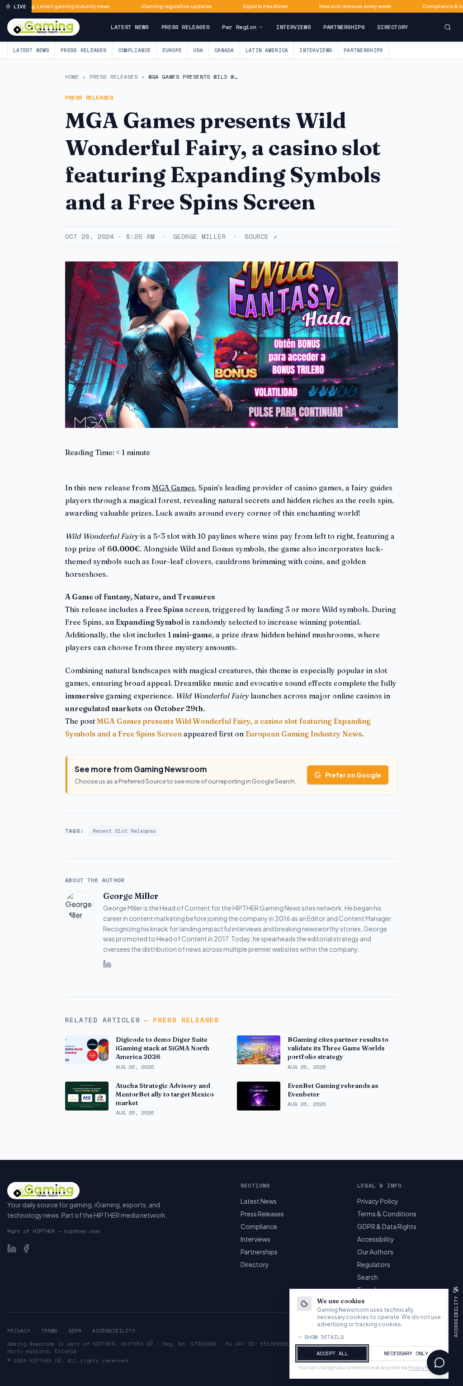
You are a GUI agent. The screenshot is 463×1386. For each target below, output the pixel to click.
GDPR (74, 1330)
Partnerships (343, 27)
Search (367, 1277)
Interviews (293, 27)
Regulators (373, 1264)
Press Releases (185, 27)
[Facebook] (26, 1248)
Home (72, 77)
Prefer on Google (353, 775)
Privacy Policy (377, 1201)
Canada (224, 50)
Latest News (130, 27)
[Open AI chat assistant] (439, 1362)
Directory (392, 27)
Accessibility (375, 1239)
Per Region (239, 27)
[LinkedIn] (107, 964)
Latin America (267, 50)
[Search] (447, 27)
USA (198, 50)
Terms (49, 1330)
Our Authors (375, 1252)
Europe (172, 50)
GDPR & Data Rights (386, 1226)
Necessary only (406, 1353)
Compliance (134, 50)
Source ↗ (261, 236)
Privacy (18, 1330)
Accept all (332, 1353)
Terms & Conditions (386, 1214)
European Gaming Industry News (304, 733)
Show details (324, 1337)
